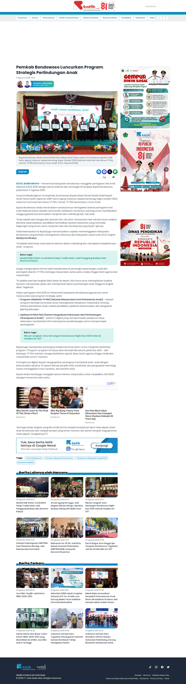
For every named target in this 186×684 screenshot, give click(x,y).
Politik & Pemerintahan (69, 18)
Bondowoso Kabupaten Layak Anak (91, 458)
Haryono (37, 83)
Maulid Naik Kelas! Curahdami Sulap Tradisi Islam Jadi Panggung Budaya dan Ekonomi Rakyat (63, 259)
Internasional (48, 18)
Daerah (35, 18)
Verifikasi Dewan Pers (160, 675)
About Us (146, 675)
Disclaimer (144, 678)
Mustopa (47, 83)
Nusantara (22, 18)
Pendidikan (126, 18)
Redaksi (138, 675)
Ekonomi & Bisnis (110, 18)
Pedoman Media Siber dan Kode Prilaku (122, 678)
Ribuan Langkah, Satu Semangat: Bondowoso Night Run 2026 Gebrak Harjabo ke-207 (62, 337)
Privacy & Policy (156, 678)
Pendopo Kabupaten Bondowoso (59, 458)
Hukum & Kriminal (90, 18)
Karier (167, 678)
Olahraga (154, 18)
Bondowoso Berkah (26, 462)
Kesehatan (140, 18)
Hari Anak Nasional (33, 458)
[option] (145, 97)
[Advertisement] (9, 61)
